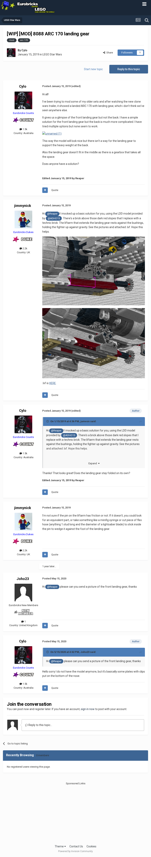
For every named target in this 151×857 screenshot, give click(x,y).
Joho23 (23, 579)
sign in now (88, 709)
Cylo (24, 50)
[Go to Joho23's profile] (23, 592)
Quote (54, 190)
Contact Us (76, 846)
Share (109, 52)
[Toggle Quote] (48, 421)
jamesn (85, 421)
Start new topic (93, 69)
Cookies (91, 846)
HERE (52, 383)
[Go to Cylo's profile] (11, 52)
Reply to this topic (128, 69)
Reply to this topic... (40, 725)
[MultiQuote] (45, 190)
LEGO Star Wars (52, 54)
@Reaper (52, 213)
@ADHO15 (54, 218)
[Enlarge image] (93, 270)
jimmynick (22, 206)
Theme (59, 846)
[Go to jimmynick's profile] (23, 219)
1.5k (24, 129)
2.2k (24, 248)
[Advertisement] (76, 812)
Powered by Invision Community (75, 851)
